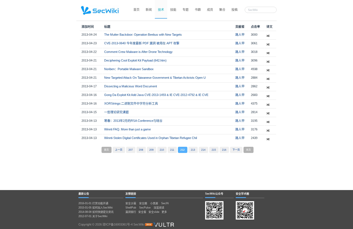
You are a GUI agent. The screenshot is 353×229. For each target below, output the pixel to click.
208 (141, 149)
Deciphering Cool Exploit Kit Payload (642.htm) (135, 60)
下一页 (236, 149)
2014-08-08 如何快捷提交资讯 (96, 211)
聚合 (222, 9)
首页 (136, 9)
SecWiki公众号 (214, 193)
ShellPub (130, 207)
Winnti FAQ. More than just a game (127, 129)
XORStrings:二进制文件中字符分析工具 (131, 103)
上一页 (118, 149)
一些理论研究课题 (116, 112)
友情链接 (130, 193)
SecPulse (145, 207)
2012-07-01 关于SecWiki (92, 216)
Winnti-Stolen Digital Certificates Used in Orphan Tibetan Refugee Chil (150, 138)
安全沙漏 (130, 203)
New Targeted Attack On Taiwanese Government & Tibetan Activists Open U (155, 77)
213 (193, 149)
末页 (248, 149)
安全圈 (143, 203)
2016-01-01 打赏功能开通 (93, 203)
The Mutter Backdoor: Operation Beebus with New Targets (143, 34)
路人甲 (240, 34)
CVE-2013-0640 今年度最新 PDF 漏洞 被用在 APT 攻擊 (141, 43)
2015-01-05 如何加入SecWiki (95, 207)
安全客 (142, 211)
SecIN (165, 203)
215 (214, 149)
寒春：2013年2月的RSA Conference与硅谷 (133, 120)
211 (172, 149)
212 (182, 149)
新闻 (149, 9)
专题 (185, 9)
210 (162, 149)
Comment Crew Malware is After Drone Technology (138, 52)
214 (203, 149)
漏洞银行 (130, 211)
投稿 (234, 9)
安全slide (154, 211)
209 (151, 149)
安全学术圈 (242, 193)
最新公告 (83, 193)
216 (224, 149)
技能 (173, 9)
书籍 (198, 9)
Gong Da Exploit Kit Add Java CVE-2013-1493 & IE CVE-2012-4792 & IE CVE (156, 95)
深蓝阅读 (159, 207)
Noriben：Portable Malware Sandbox (129, 69)
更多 (164, 211)
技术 (161, 9)
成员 (210, 9)
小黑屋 (154, 203)
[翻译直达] (268, 34)
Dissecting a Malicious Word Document (130, 86)
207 (130, 149)
